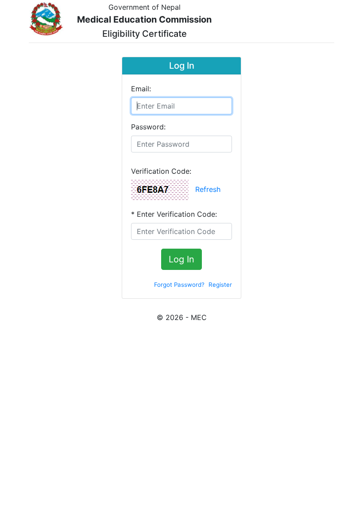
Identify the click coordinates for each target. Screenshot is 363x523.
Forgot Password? (179, 284)
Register (220, 284)
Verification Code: (161, 171)
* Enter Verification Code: (174, 214)
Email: (141, 88)
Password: (148, 126)
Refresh (207, 189)
